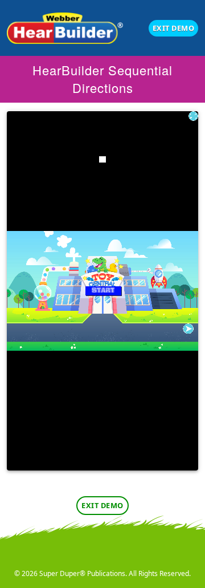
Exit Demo (174, 28)
